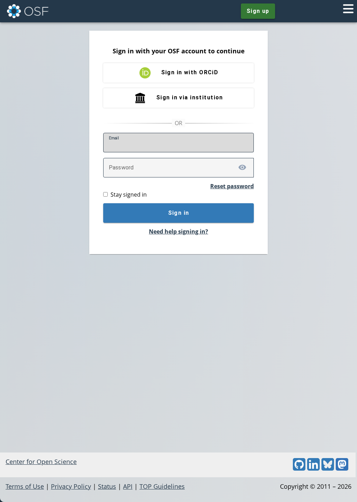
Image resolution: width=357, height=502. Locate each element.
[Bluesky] (327, 468)
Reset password (232, 186)
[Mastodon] (342, 468)
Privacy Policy (71, 486)
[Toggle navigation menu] (348, 11)
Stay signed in (129, 194)
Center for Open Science (41, 461)
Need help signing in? (178, 231)
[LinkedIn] (313, 468)
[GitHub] (299, 468)
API (127, 486)
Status (107, 486)
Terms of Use (25, 486)
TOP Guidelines (162, 486)
